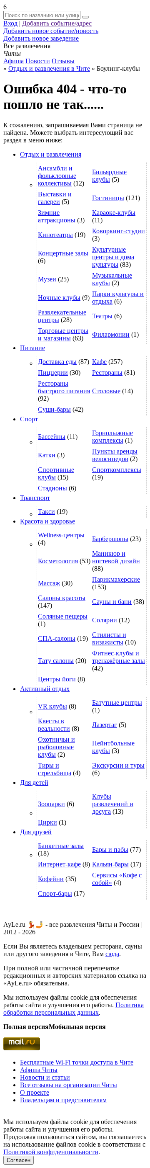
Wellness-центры (61, 535)
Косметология (58, 561)
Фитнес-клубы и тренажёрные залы (118, 657)
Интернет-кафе (59, 864)
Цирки (47, 822)
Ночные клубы (59, 297)
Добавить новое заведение (41, 38)
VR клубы (52, 706)
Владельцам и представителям (63, 1100)
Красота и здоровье (47, 521)
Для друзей (36, 831)
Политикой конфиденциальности (50, 1151)
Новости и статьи (45, 1077)
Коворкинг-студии (118, 231)
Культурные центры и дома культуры (113, 257)
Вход (10, 23)
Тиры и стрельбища (54, 769)
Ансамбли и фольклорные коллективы (57, 176)
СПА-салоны (56, 638)
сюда (112, 953)
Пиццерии (53, 372)
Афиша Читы (39, 1069)
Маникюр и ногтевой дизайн (116, 557)
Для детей (34, 782)
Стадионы (52, 488)
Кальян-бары (110, 864)
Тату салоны (56, 660)
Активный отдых (45, 688)
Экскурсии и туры (118, 765)
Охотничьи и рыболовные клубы (56, 747)
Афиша (13, 60)
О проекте (34, 1092)
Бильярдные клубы (109, 175)
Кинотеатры (55, 234)
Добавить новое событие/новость (50, 30)
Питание (32, 347)
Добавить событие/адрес (57, 23)
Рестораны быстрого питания (64, 387)
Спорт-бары (55, 893)
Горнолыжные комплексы (112, 436)
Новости (37, 60)
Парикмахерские (116, 579)
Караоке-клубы (113, 212)
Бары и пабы (110, 849)
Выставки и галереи (55, 198)
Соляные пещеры (63, 616)
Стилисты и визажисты (109, 638)
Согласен (18, 1160)
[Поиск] (85, 17)
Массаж (49, 583)
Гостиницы (108, 197)
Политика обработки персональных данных (73, 1008)
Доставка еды (57, 361)
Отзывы (63, 60)
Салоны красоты (61, 597)
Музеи (47, 279)
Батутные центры (117, 702)
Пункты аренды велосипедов (115, 455)
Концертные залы (63, 253)
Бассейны (51, 436)
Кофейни (51, 878)
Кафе (99, 361)
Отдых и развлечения (50, 154)
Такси (46, 511)
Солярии (104, 620)
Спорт (29, 419)
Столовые (106, 390)
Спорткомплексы (116, 469)
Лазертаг (104, 724)
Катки (46, 455)
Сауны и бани (112, 601)
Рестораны (107, 372)
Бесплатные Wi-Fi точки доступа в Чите (76, 1062)
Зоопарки (51, 803)
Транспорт (35, 497)
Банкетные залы (61, 845)
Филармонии (111, 334)
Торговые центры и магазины (63, 334)
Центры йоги (57, 679)
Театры (102, 316)
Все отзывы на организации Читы (68, 1084)
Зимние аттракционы (56, 216)
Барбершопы (110, 538)
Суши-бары (54, 409)
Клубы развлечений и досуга (112, 804)
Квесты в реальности (54, 724)
